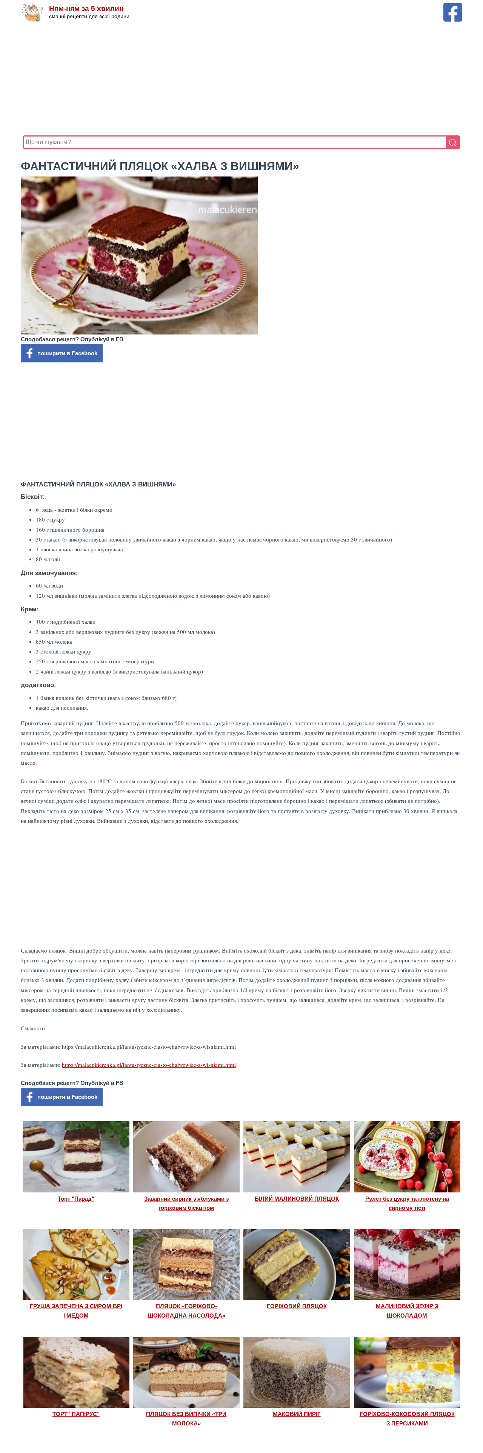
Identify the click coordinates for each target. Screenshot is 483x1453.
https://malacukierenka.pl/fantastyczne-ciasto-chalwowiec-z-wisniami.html (149, 1064)
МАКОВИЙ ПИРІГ (297, 1414)
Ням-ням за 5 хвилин (86, 8)
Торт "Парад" (76, 1198)
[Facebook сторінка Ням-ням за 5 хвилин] (452, 6)
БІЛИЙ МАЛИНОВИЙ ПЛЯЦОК (297, 1198)
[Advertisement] (241, 79)
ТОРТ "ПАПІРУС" (76, 1414)
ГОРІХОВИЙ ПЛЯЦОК (297, 1306)
